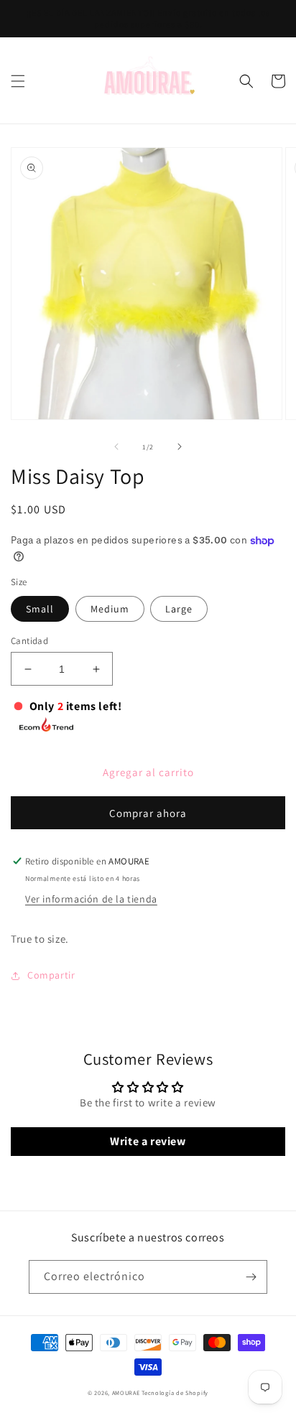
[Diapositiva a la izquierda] (116, 446)
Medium (110, 608)
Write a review (147, 1141)
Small (40, 608)
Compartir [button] (51, 975)
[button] (18, 81)
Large (179, 608)
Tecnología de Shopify (175, 1392)
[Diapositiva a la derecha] (179, 446)
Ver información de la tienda (91, 898)
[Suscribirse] (251, 1277)
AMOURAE (126, 1392)
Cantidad (29, 641)
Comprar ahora (148, 813)
